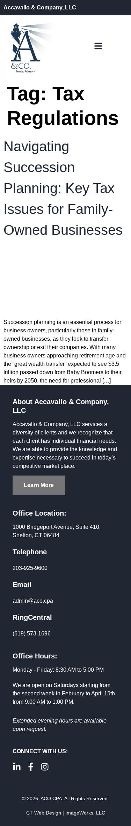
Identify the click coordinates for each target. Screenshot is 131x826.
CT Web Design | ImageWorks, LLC (65, 813)
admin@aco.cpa (33, 601)
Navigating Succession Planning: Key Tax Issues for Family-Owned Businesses (63, 188)
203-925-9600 (30, 568)
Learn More (39, 485)
